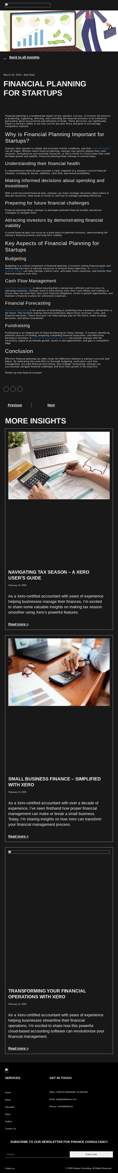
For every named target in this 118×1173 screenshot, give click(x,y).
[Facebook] (23, 1168)
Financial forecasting (17, 310)
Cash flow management (18, 288)
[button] (112, 5)
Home (8, 1092)
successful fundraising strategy (50, 338)
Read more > (18, 624)
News (7, 1114)
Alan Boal (29, 74)
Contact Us (10, 1128)
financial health (100, 148)
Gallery (8, 1121)
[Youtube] (35, 1168)
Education (10, 1107)
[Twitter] (29, 1168)
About (8, 1099)
